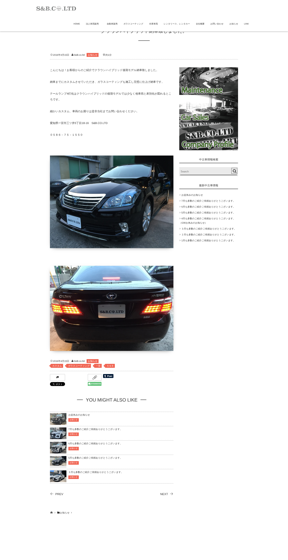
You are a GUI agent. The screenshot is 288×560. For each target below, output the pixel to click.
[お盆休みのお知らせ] (58, 423)
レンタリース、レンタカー (177, 24)
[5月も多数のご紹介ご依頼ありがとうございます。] (58, 463)
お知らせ (233, 24)
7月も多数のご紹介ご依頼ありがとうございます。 (95, 429)
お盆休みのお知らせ (79, 414)
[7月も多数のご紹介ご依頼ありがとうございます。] (58, 437)
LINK (246, 24)
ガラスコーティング (133, 24)
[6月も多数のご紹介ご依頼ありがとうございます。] (58, 451)
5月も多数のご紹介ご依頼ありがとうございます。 (95, 457)
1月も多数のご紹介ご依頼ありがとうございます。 (208, 240)
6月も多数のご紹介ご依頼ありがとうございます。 (95, 443)
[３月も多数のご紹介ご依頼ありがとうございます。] (58, 480)
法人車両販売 (93, 24)
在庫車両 (153, 24)
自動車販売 (112, 24)
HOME (76, 24)
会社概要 (200, 24)
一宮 (98, 365)
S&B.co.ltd (79, 55)
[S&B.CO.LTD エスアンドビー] (56, 8)
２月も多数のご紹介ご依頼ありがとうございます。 (208, 234)
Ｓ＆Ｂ (110, 365)
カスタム (57, 365)
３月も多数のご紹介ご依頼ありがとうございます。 (95, 472)
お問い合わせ (217, 24)
